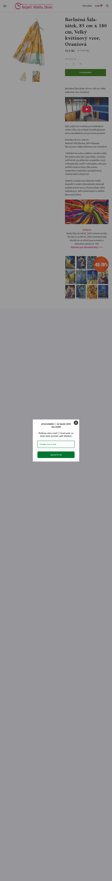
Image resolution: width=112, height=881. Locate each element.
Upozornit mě (56, 455)
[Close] (76, 422)
